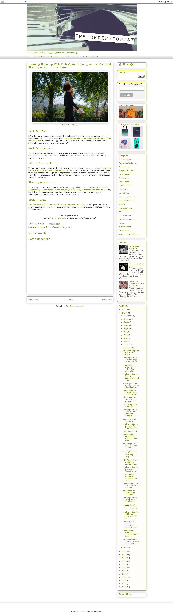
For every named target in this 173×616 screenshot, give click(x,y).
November (128, 319)
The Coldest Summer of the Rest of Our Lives (136, 284)
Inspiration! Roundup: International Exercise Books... (131, 469)
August (126, 329)
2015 (124, 564)
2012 (124, 574)
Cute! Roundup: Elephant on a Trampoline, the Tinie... (130, 437)
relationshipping (125, 227)
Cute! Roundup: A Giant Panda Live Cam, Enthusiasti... (131, 392)
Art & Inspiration (64, 57)
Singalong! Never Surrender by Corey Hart (129, 493)
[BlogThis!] (52, 224)
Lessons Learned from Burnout (129, 420)
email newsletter (60, 218)
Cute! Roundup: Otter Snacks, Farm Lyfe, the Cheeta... (131, 485)
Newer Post (33, 299)
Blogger (99, 611)
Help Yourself (124, 189)
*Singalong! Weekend (127, 171)
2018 (124, 555)
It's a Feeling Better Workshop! (130, 406)
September (128, 325)
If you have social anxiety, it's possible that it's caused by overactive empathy (56, 205)
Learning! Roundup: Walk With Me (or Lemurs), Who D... (130, 360)
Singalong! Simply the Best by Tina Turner (131, 353)
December (128, 316)
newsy (121, 223)
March (126, 345)
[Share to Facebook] (57, 224)
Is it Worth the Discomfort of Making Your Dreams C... (129, 368)
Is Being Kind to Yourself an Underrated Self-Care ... (130, 477)
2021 (124, 310)
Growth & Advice (52, 227)
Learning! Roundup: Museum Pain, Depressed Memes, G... (130, 413)
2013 (124, 571)
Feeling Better (124, 182)
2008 (124, 587)
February (127, 348)
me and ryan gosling (126, 219)
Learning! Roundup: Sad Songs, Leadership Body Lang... (130, 454)
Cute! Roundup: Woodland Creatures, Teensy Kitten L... (131, 533)
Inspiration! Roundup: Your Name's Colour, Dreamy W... (131, 426)
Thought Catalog (73, 125)
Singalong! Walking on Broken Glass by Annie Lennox (131, 541)
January (127, 547)
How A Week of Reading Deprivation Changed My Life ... (131, 524)
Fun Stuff (51, 57)
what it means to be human (129, 234)
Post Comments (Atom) (75, 306)
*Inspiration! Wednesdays (128, 163)
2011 (124, 577)
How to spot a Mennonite (134, 247)
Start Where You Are (131, 431)
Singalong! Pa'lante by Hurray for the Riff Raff (130, 399)
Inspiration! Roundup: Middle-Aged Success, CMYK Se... (131, 515)
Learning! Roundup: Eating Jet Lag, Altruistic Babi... (130, 500)
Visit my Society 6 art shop (129, 125)
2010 (124, 580)
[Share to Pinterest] (59, 224)
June (126, 335)
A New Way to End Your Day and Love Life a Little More (131, 385)
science (70, 227)
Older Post (107, 299)
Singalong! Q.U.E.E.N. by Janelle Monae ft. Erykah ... (130, 446)
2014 (124, 567)
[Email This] (50, 224)
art (120, 212)
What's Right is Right (126, 200)
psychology (63, 227)
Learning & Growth (81, 57)
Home (31, 57)
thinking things (124, 230)
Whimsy (122, 204)
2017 (124, 558)
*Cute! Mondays (125, 159)
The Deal (41, 57)
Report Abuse (125, 594)
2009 (124, 584)
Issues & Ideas (97, 57)
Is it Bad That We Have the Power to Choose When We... (131, 507)
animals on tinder (125, 208)
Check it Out (123, 178)
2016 (124, 561)
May (125, 338)
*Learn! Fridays (39, 227)
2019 (124, 551)
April (125, 341)
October (127, 322)
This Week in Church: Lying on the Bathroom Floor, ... (131, 462)
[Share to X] (54, 224)
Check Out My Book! (126, 105)
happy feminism (125, 216)
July (125, 332)
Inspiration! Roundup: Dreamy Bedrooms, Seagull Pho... (131, 377)
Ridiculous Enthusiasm (127, 197)
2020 (124, 313)
